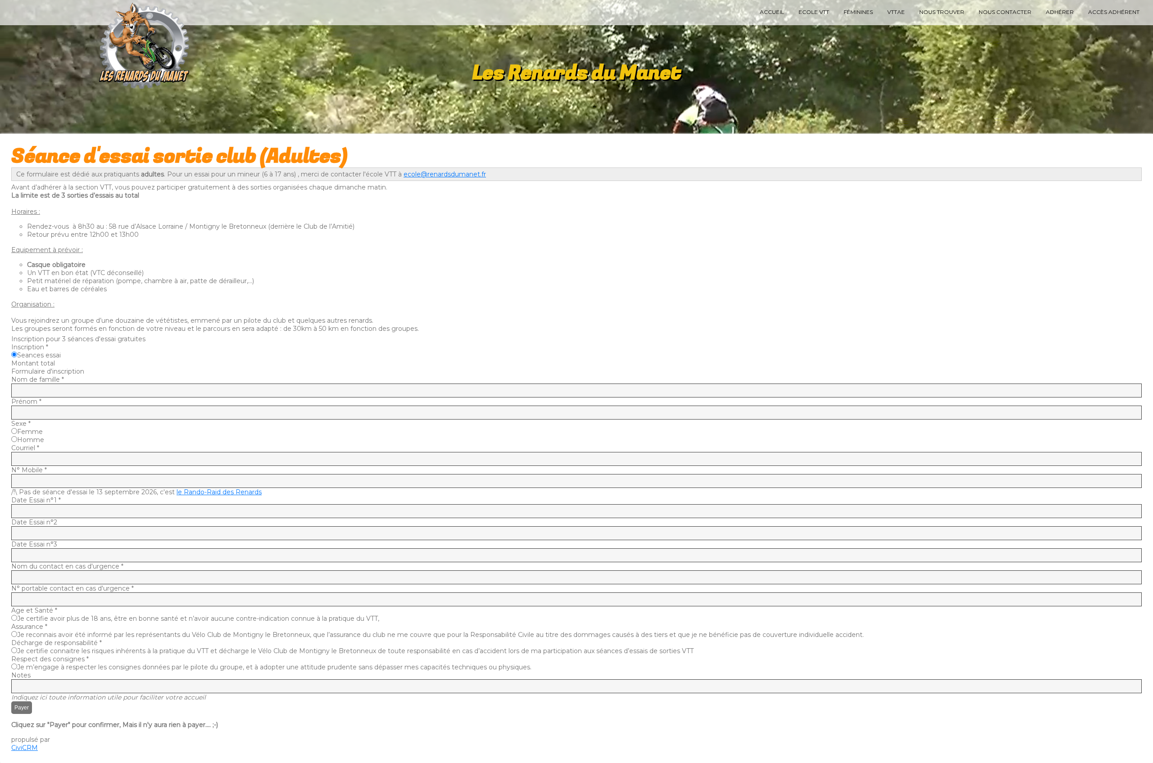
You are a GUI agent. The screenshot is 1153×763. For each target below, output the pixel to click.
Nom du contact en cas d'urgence (67, 566)
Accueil (772, 12)
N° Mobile (29, 470)
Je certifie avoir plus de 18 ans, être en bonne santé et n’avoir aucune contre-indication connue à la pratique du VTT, (198, 618)
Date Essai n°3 (34, 544)
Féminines (858, 12)
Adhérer (1060, 12)
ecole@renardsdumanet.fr (445, 174)
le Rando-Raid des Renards (219, 492)
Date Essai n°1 (36, 500)
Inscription (29, 347)
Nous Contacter (1005, 12)
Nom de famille (37, 379)
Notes (21, 675)
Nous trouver (941, 12)
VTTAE (896, 12)
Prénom (26, 401)
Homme (30, 440)
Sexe (21, 424)
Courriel (25, 448)
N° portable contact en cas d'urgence (72, 588)
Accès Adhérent (1113, 12)
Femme (30, 432)
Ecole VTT (814, 12)
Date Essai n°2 (34, 522)
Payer (21, 707)
